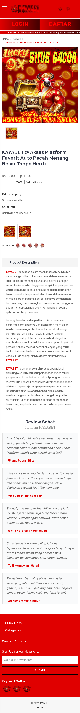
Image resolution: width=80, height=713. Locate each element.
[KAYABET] (68, 10)
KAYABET (12, 272)
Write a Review (34, 182)
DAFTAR (60, 24)
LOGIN (20, 24)
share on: (8, 245)
